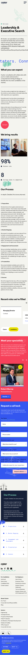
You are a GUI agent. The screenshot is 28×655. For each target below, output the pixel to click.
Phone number (5, 430)
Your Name (4, 418)
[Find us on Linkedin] (2, 568)
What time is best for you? (7, 440)
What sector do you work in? (8, 449)
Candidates (13, 329)
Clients (5, 329)
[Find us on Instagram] (8, 568)
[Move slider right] (26, 360)
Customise (5, 646)
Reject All (15, 646)
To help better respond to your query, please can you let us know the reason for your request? (13, 460)
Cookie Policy (8, 643)
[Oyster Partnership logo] (4, 3)
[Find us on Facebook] (5, 568)
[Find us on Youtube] (11, 568)
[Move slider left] (23, 360)
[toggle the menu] (25, 2)
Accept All (6, 651)
